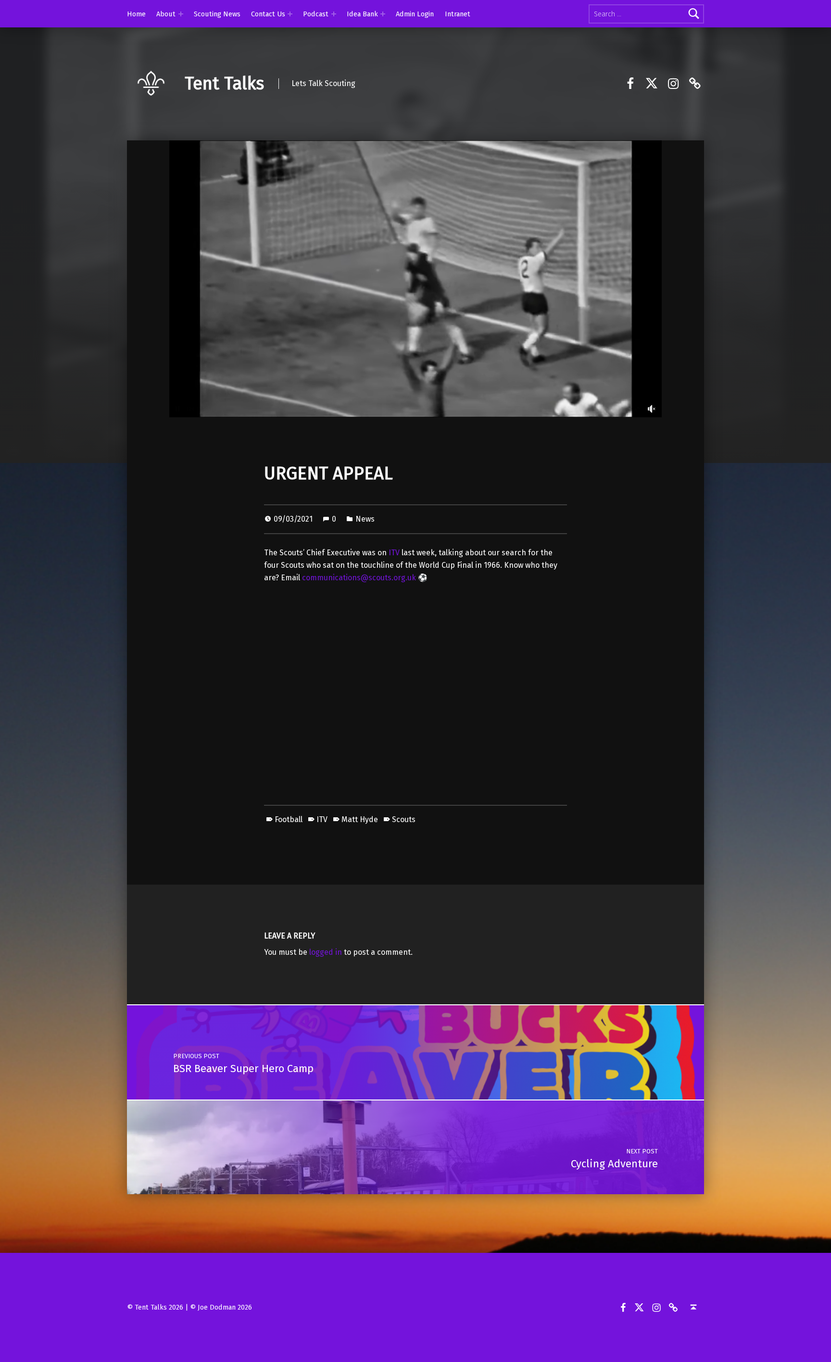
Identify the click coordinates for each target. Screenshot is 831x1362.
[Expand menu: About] (180, 14)
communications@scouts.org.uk (359, 577)
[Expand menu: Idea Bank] (382, 14)
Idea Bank (362, 14)
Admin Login (415, 14)
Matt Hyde (359, 819)
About (166, 14)
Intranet (457, 14)
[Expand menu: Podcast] (333, 14)
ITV (394, 552)
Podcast (315, 14)
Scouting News (217, 14)
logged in (325, 952)
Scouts (404, 819)
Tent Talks (224, 83)
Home (136, 14)
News (365, 519)
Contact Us (268, 14)
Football (288, 819)
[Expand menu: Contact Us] (290, 14)
